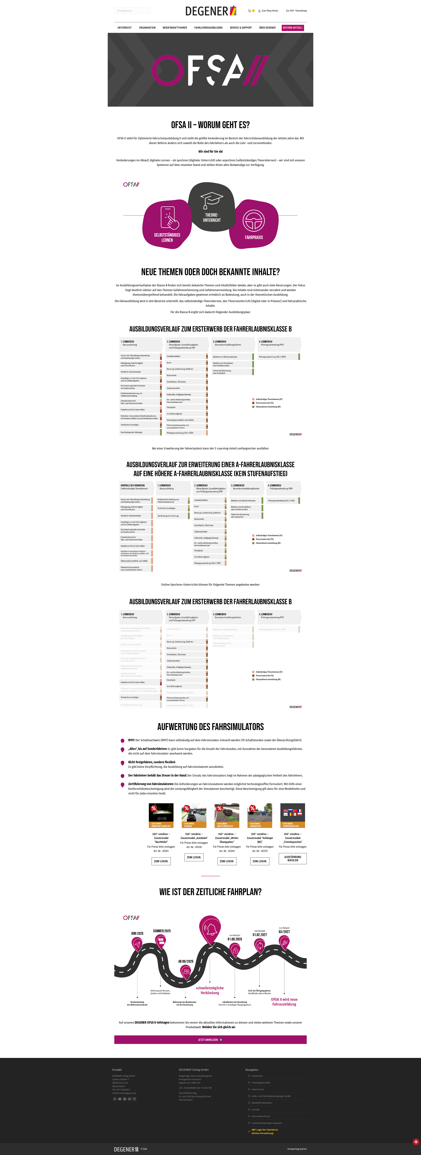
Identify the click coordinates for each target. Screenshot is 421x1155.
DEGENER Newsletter (262, 1102)
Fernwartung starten (297, 1149)
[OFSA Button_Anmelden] (210, 1039)
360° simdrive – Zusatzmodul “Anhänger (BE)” (260, 838)
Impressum (257, 1075)
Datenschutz (258, 1089)
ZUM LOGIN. (161, 861)
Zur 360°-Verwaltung (296, 10)
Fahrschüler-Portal (261, 1116)
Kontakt (256, 1109)
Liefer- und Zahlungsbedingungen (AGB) (271, 1096)
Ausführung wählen (292, 858)
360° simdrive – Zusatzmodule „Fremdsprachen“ (292, 838)
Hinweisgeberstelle (261, 1082)
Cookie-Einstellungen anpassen (267, 1122)
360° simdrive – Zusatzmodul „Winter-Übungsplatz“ (227, 838)
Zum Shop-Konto (270, 10)
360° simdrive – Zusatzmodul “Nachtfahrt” (161, 838)
